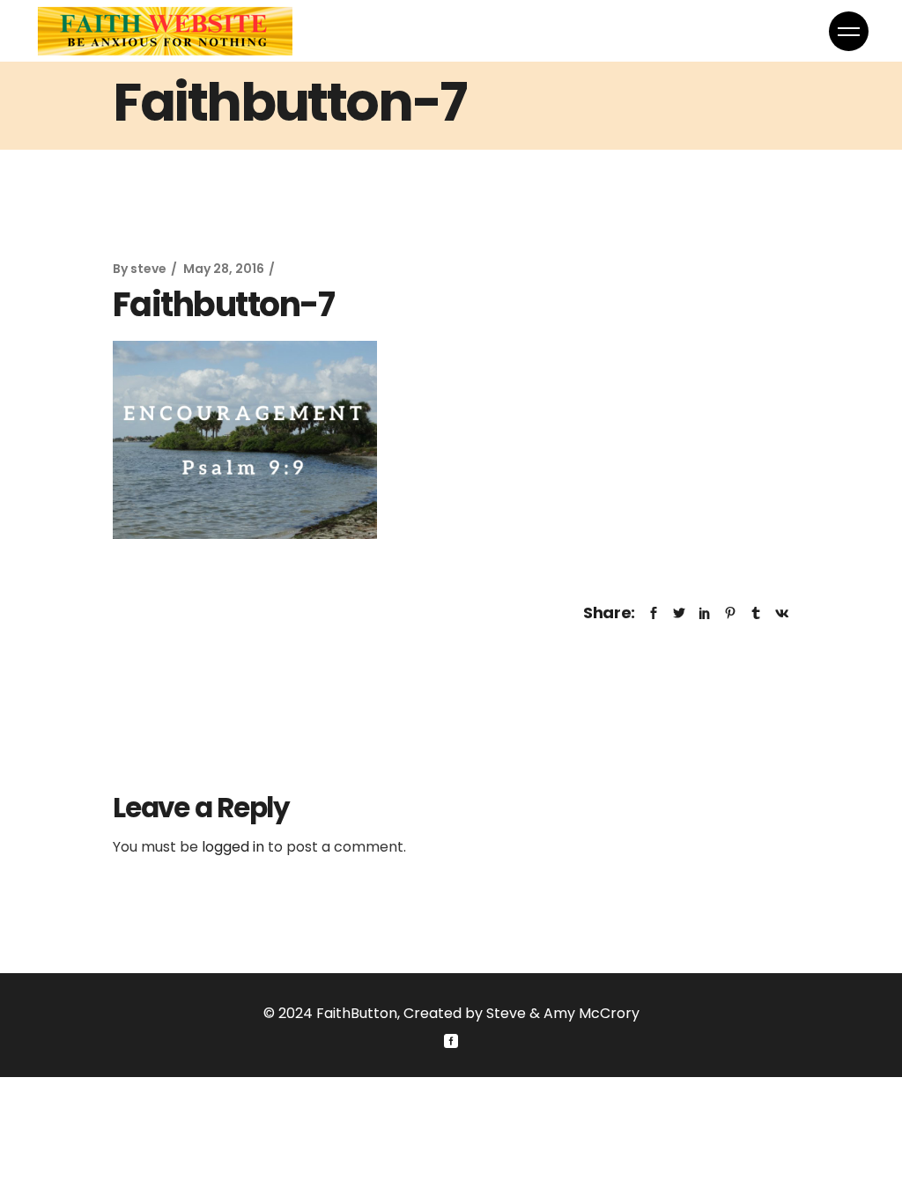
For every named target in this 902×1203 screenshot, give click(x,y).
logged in (233, 847)
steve (148, 268)
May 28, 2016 (223, 268)
